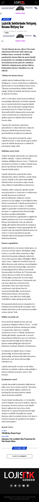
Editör (7, 33)
